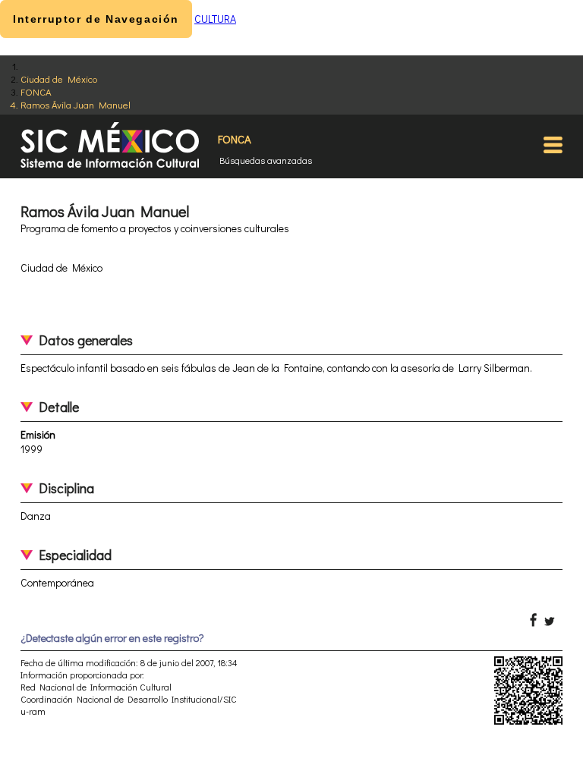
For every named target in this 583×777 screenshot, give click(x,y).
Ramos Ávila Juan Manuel (75, 104)
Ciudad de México (58, 78)
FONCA (36, 91)
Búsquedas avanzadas (265, 160)
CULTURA (215, 18)
